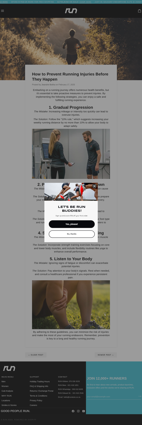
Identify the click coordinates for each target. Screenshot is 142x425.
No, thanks (71, 234)
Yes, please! (72, 224)
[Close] (94, 186)
